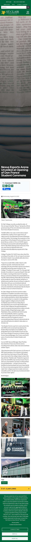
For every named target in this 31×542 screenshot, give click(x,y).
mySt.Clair (8, 1)
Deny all (14, 534)
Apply (13, 4)
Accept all (15, 538)
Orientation (7, 4)
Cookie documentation (15, 524)
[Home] (10, 12)
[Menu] (29, 12)
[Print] (12, 186)
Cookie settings (14, 529)
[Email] (9, 186)
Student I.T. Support (22, 4)
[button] (15, 208)
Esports (4, 482)
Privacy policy (15, 522)
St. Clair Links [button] (9, 489)
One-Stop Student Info (19, 1)
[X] (6, 186)
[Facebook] (3, 186)
